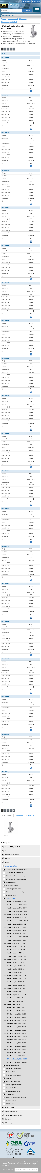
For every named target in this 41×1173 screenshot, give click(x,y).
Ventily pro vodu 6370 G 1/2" (16, 946)
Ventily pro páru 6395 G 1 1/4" (16, 995)
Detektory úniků (11, 1101)
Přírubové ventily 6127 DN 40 (16, 1049)
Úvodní (4, 19)
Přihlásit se (27, 1)
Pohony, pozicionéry (12, 885)
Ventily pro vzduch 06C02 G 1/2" (17, 917)
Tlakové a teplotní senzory (14, 1088)
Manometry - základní (13, 1065)
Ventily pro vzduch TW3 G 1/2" (16, 905)
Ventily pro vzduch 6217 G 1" (16, 933)
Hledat (28, 10)
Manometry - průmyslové (13, 1068)
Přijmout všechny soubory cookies (26, 1169)
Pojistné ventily (23, 19)
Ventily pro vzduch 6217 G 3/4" (17, 930)
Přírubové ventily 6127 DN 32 (16, 1046)
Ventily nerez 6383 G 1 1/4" (15, 1007)
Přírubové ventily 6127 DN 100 (17, 1062)
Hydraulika (8, 858)
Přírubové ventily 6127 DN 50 (16, 1052)
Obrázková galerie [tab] (7, 815)
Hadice (7, 862)
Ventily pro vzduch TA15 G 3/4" (17, 908)
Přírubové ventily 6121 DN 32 (16, 1020)
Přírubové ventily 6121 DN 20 (16, 1014)
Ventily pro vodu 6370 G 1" (15, 953)
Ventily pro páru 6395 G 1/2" (16, 985)
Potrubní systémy (10, 1123)
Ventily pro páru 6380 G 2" (15, 982)
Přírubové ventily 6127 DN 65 (16, 1056)
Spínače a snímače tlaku (13, 1075)
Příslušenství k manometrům (15, 1072)
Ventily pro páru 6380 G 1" (15, 972)
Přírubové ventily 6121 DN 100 (17, 1036)
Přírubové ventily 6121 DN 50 (16, 1027)
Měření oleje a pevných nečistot (16, 1097)
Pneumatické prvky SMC (12, 847)
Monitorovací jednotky (13, 1081)
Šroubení (7, 851)
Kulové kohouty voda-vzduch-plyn (16, 869)
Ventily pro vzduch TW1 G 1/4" (16, 901)
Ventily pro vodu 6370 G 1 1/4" (16, 956)
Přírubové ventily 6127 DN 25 (16, 1043)
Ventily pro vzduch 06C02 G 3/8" (17, 914)
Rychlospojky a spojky (12, 854)
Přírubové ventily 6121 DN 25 (16, 1017)
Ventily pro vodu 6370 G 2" (15, 962)
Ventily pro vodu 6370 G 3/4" (16, 950)
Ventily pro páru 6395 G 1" (15, 991)
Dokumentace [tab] (19, 815)
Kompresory (8, 1119)
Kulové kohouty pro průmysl (14, 872)
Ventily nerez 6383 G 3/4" (15, 1001)
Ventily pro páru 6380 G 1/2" (16, 966)
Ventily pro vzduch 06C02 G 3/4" (17, 921)
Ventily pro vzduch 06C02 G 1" (16, 924)
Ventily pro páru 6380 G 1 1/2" (16, 978)
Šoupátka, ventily (11, 895)
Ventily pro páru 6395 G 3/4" (16, 988)
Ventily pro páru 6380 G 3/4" (16, 969)
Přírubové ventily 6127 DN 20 (16, 1039)
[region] (20, 1165)
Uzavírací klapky (11, 882)
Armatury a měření (13, 19)
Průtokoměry (10, 1094)
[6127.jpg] (11, 827)
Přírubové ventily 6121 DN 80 (16, 1033)
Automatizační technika (12, 1111)
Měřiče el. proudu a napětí (14, 1084)
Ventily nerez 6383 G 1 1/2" (15, 1011)
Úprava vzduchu (10, 1107)
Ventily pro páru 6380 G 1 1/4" (16, 975)
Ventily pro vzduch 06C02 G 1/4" (17, 911)
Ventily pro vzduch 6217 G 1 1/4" (17, 937)
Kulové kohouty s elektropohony (16, 879)
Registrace (37, 1)
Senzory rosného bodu (13, 1091)
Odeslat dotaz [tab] (31, 815)
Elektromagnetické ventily (14, 889)
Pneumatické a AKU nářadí (13, 1115)
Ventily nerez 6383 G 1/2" (15, 998)
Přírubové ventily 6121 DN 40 (16, 1023)
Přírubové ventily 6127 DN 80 (9, 22)
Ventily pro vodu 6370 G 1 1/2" (16, 959)
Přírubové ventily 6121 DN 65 (16, 1030)
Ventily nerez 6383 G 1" (14, 1004)
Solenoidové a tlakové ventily (15, 892)
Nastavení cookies (7, 1169)
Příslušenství (10, 1104)
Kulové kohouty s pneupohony (15, 876)
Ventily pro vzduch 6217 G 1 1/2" (17, 940)
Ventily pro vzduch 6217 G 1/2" (17, 927)
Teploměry (9, 1078)
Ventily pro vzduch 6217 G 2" (16, 943)
